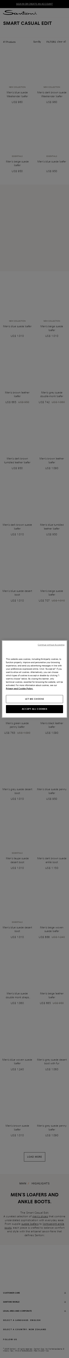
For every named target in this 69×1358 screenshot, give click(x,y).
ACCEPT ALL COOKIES (34, 709)
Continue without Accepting (51, 644)
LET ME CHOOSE (34, 699)
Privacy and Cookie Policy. (19, 688)
